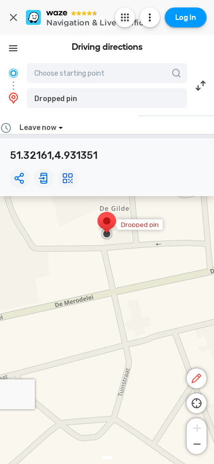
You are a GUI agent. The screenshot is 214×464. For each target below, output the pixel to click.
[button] (107, 98)
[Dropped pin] (107, 226)
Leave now (37, 127)
